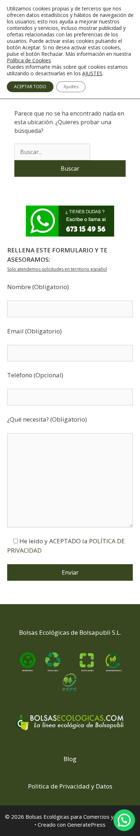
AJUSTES (92, 73)
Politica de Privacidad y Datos (70, 786)
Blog (70, 759)
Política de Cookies (29, 60)
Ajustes (71, 87)
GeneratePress (86, 824)
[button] (124, 820)
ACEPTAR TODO (30, 87)
